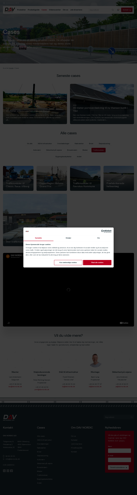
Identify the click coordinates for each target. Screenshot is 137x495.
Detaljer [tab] (68, 238)
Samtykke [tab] (38, 238)
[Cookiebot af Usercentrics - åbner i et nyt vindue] (102, 231)
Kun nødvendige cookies (68, 262)
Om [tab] (98, 238)
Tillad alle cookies (97, 262)
